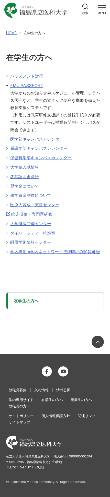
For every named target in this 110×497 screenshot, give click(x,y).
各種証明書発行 (24, 176)
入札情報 (41, 390)
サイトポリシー (21, 416)
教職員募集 (18, 390)
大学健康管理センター (30, 223)
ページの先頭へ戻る (98, 342)
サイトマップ (19, 422)
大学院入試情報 (24, 167)
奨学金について (24, 186)
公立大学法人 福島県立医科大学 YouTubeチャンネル (63, 371)
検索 (85, 13)
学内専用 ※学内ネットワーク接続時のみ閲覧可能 (55, 251)
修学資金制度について (30, 195)
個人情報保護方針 (55, 416)
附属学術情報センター (30, 242)
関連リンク (87, 416)
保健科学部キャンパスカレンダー (41, 157)
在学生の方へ (26, 300)
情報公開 (63, 390)
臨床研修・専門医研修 (31, 214)
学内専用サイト (21, 399)
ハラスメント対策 (26, 76)
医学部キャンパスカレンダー (36, 139)
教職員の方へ (19, 406)
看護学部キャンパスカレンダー (39, 148)
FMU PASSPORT (26, 85)
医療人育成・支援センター (34, 204)
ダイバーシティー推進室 (32, 233)
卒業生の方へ (81, 399)
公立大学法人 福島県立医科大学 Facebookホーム (47, 371)
